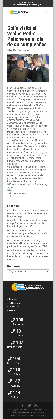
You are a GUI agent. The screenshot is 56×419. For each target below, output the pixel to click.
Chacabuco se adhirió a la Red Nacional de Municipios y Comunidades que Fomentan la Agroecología (27, 213)
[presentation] (8, 190)
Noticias (12, 311)
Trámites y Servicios (16, 307)
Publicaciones (23, 50)
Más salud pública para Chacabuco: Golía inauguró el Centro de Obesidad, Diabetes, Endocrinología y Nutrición (27, 223)
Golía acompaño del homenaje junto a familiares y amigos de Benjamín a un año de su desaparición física (27, 233)
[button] (28, 193)
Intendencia (13, 299)
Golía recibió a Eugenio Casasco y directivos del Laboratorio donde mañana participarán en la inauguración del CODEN (27, 243)
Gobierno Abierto (15, 303)
